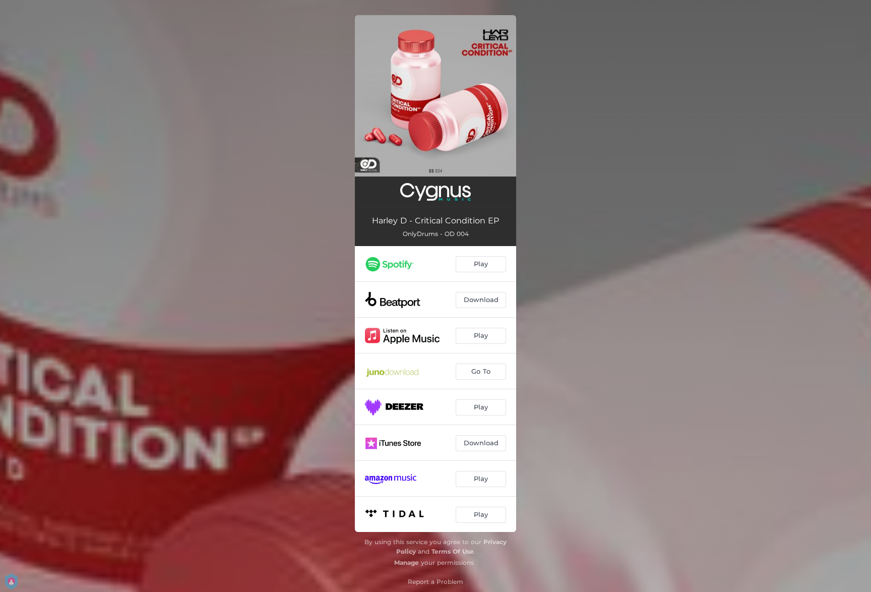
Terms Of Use (452, 551)
